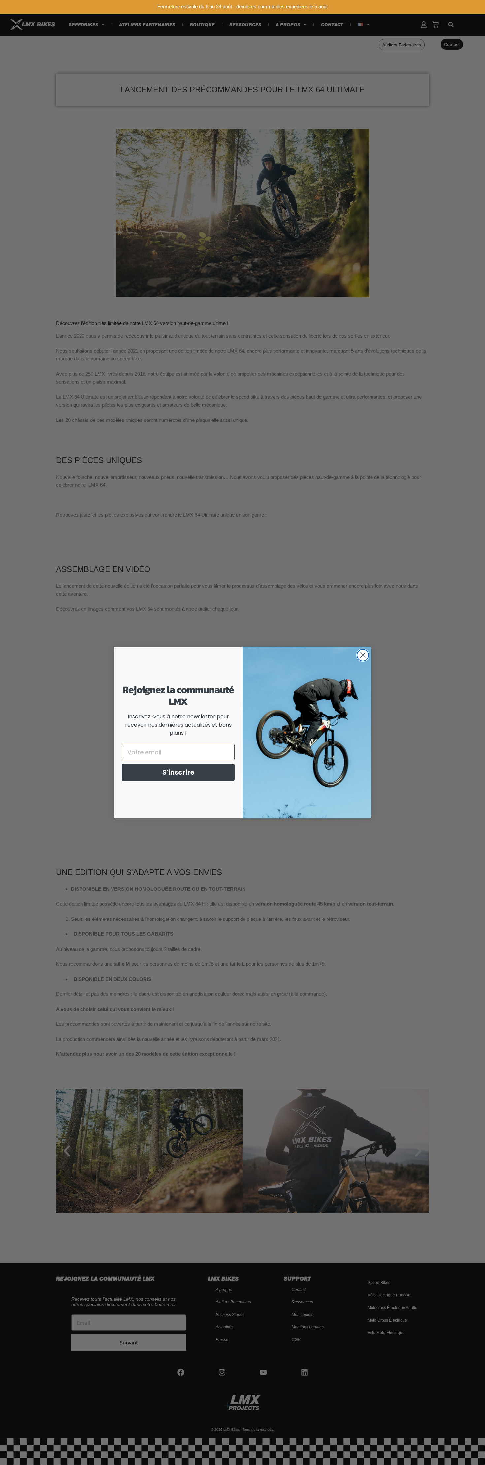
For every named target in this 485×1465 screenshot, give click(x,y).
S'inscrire (178, 772)
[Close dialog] (363, 655)
